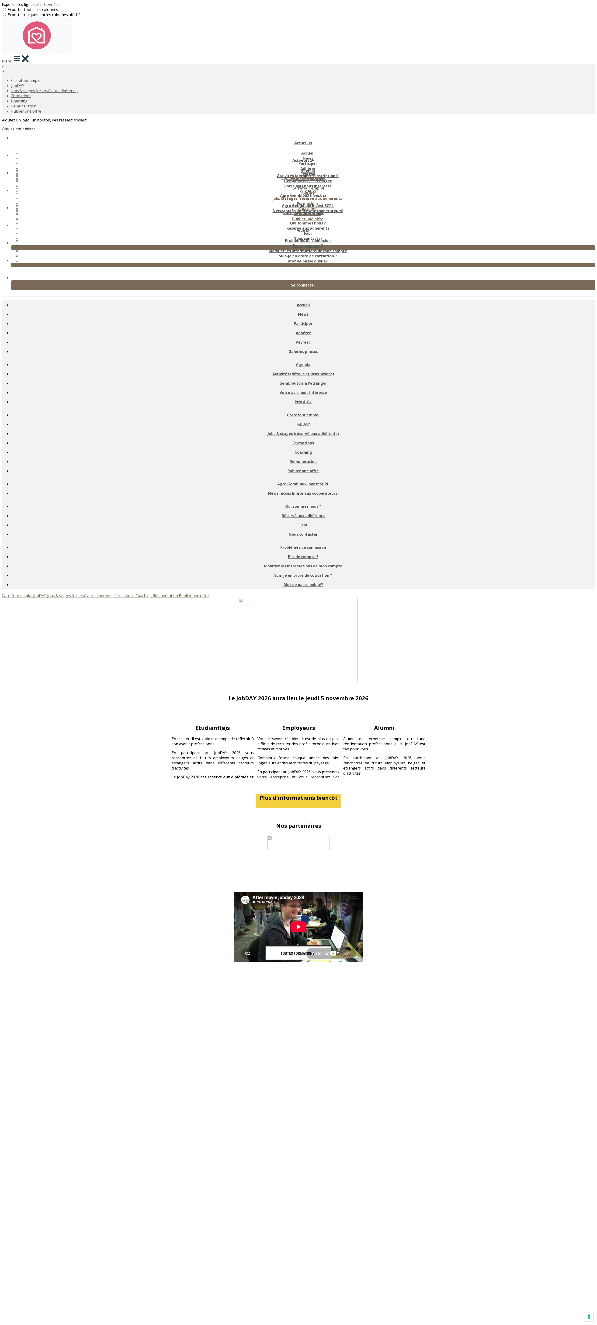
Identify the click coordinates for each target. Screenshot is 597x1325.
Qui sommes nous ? (308, 223)
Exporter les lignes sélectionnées (30, 4)
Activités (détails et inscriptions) (303, 373)
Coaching (19, 101)
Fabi (308, 233)
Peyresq (303, 342)
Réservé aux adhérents (303, 515)
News (303, 314)
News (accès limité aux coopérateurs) (303, 493)
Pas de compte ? (308, 245)
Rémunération (23, 106)
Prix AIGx (303, 401)
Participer (307, 163)
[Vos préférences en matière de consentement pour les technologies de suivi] (588, 1316)
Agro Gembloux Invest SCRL (308, 205)
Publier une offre (26, 111)
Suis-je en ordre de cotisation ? (308, 256)
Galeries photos (303, 351)
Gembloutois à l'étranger (308, 180)
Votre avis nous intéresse (303, 392)
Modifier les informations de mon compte (308, 250)
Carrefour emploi (26, 80)
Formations (21, 95)
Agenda (308, 170)
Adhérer (303, 332)
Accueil (308, 153)
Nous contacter (303, 534)
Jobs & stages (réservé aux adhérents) (44, 90)
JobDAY (17, 85)
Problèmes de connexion (308, 240)
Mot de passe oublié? (308, 261)
